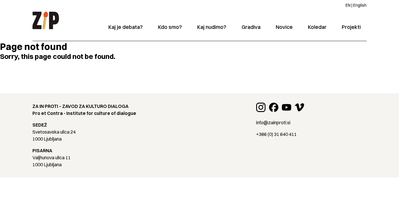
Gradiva (251, 27)
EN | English (356, 5)
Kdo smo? (170, 27)
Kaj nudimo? (211, 27)
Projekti (351, 27)
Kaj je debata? (125, 27)
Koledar (317, 27)
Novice (284, 27)
